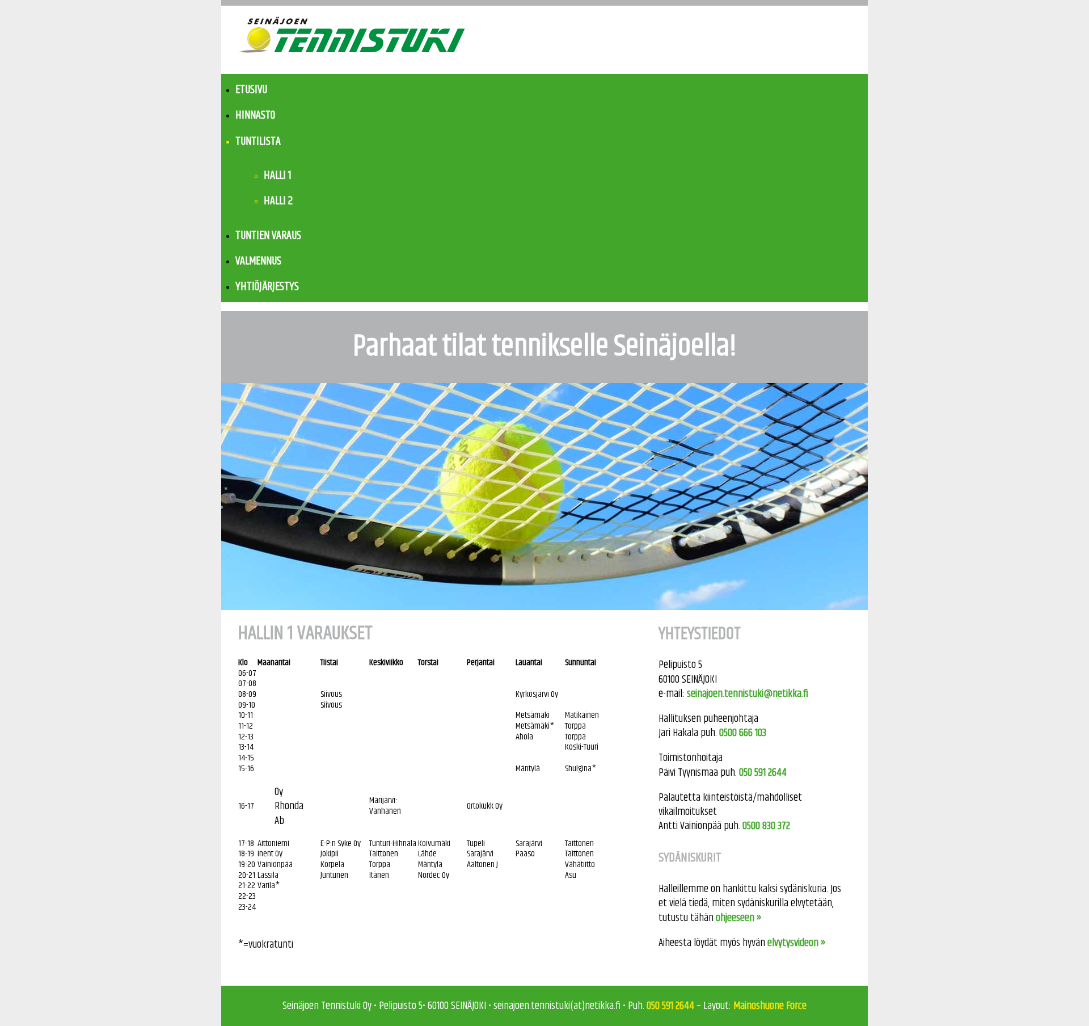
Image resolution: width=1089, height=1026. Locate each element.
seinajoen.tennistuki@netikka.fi (747, 694)
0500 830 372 (766, 826)
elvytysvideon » (796, 943)
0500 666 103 (742, 733)
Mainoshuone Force (770, 1006)
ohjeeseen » (739, 918)
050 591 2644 (763, 772)
